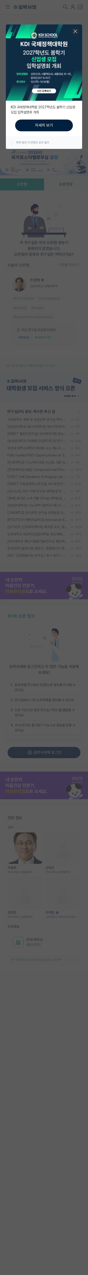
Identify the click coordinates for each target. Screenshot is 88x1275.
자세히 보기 (44, 125)
